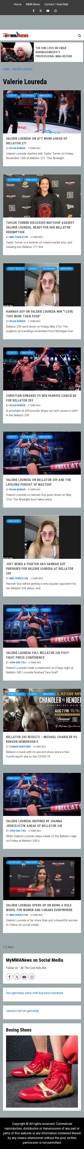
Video (46, 610)
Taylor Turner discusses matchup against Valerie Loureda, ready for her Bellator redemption (40, 227)
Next (11, 947)
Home (17, 4)
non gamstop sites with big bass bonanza (34, 993)
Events (12, 95)
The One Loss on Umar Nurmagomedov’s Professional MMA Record (54, 52)
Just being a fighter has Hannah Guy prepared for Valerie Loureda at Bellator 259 (39, 568)
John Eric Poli (18, 662)
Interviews (28, 95)
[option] (42, 52)
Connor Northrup (20, 746)
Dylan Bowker (17, 148)
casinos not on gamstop (22, 1011)
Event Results (16, 268)
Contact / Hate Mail (56, 4)
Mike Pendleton (19, 237)
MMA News (33, 4)
